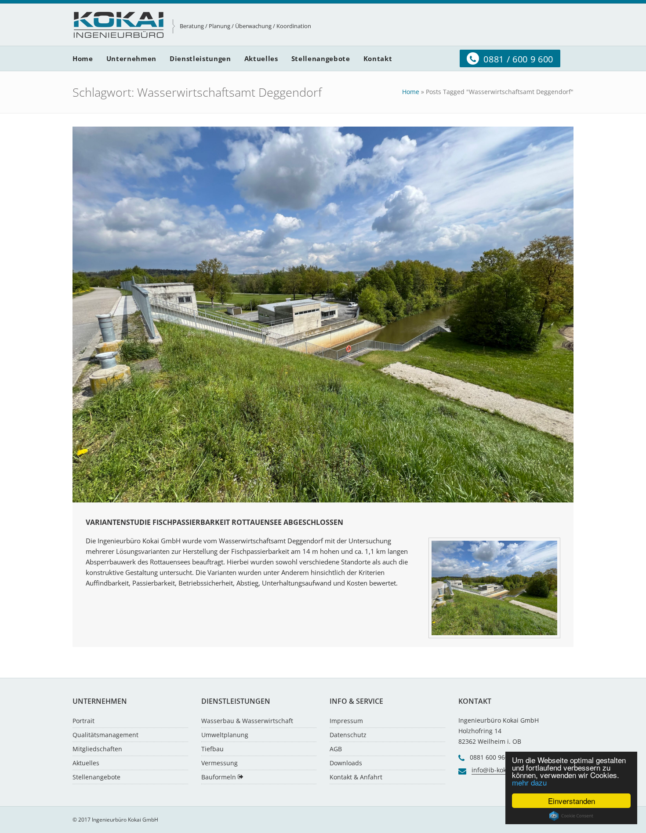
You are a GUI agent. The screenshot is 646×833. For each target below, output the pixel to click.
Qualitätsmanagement (105, 735)
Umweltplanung (224, 735)
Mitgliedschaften (97, 749)
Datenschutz (348, 735)
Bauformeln (219, 777)
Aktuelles (86, 763)
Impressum (346, 721)
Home (410, 91)
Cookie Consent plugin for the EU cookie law (571, 816)
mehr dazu (529, 782)
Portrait (83, 721)
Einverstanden (571, 800)
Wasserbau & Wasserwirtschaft (247, 721)
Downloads (346, 763)
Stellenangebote (96, 777)
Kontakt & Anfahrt (356, 777)
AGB (336, 749)
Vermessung (219, 763)
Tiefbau (212, 749)
